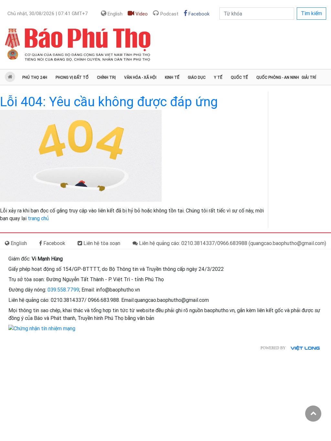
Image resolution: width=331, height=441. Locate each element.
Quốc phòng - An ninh (277, 77)
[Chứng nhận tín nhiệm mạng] (41, 328)
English (114, 14)
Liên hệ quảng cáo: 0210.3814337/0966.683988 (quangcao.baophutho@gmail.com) (232, 243)
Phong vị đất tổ (72, 77)
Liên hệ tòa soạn (101, 243)
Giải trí (309, 77)
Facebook (198, 14)
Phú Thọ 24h (34, 77)
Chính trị (106, 77)
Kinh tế (172, 77)
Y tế (218, 77)
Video (141, 14)
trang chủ (38, 218)
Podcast (168, 14)
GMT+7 (47, 13)
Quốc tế (239, 77)
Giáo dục (197, 77)
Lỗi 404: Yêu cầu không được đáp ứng (109, 101)
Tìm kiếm (311, 13)
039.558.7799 (63, 290)
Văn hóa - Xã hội (140, 77)
